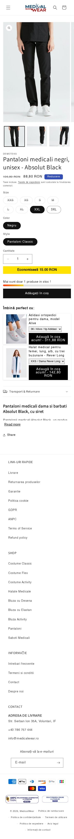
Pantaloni (14, 628)
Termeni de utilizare (56, 817)
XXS (12, 201)
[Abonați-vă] (58, 763)
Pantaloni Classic (20, 241)
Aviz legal (52, 824)
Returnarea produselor (24, 482)
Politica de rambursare (51, 811)
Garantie (14, 491)
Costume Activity (20, 582)
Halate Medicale (19, 591)
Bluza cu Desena (20, 600)
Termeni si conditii (21, 673)
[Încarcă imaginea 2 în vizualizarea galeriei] (37, 136)
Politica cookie (18, 500)
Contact (13, 682)
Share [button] (11, 435)
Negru (11, 225)
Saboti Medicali (19, 638)
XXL (37, 209)
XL (24, 210)
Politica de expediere (31, 824)
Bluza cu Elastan (20, 610)
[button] (8, 7)
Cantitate (9, 251)
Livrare (13, 473)
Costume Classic (20, 563)
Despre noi (16, 691)
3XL (54, 209)
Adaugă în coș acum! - (48, 338)
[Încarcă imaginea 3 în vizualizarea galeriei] (59, 136)
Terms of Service (20, 528)
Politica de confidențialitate (26, 817)
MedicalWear (27, 811)
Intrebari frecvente (21, 663)
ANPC (12, 519)
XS (28, 201)
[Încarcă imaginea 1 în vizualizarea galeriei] (14, 136)
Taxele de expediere (29, 182)
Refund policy (18, 537)
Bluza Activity (17, 619)
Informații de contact (39, 830)
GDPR (12, 510)
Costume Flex (18, 573)
